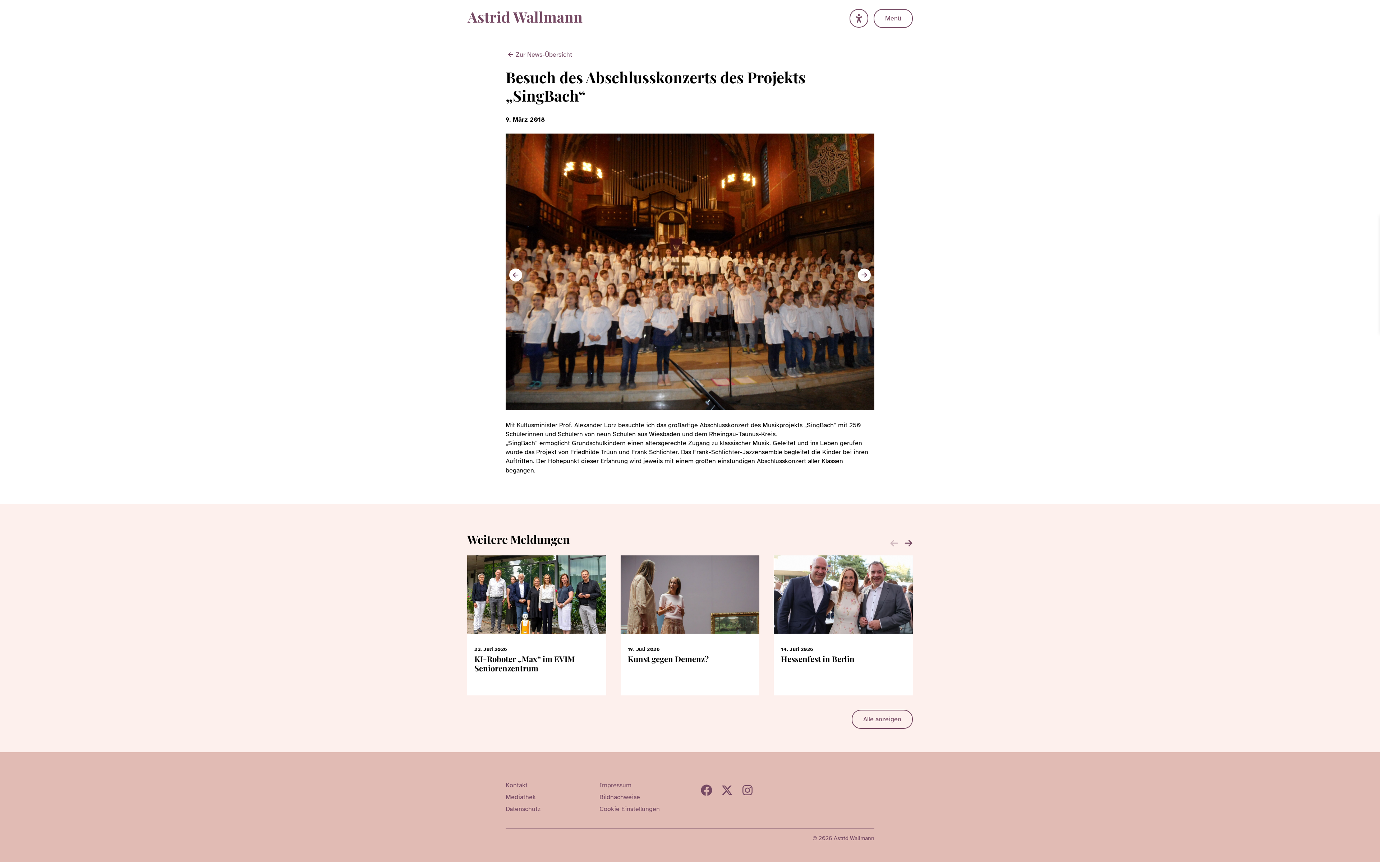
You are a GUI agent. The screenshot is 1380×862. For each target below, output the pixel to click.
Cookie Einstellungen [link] (629, 809)
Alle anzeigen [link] (882, 719)
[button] (864, 275)
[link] (1373, 221)
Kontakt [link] (517, 785)
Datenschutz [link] (523, 809)
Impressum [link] (615, 785)
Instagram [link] (747, 790)
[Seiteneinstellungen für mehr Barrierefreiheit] (859, 18)
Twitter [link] (727, 790)
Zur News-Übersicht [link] (544, 55)
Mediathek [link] (521, 797)
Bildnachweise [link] (619, 797)
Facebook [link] (706, 790)
